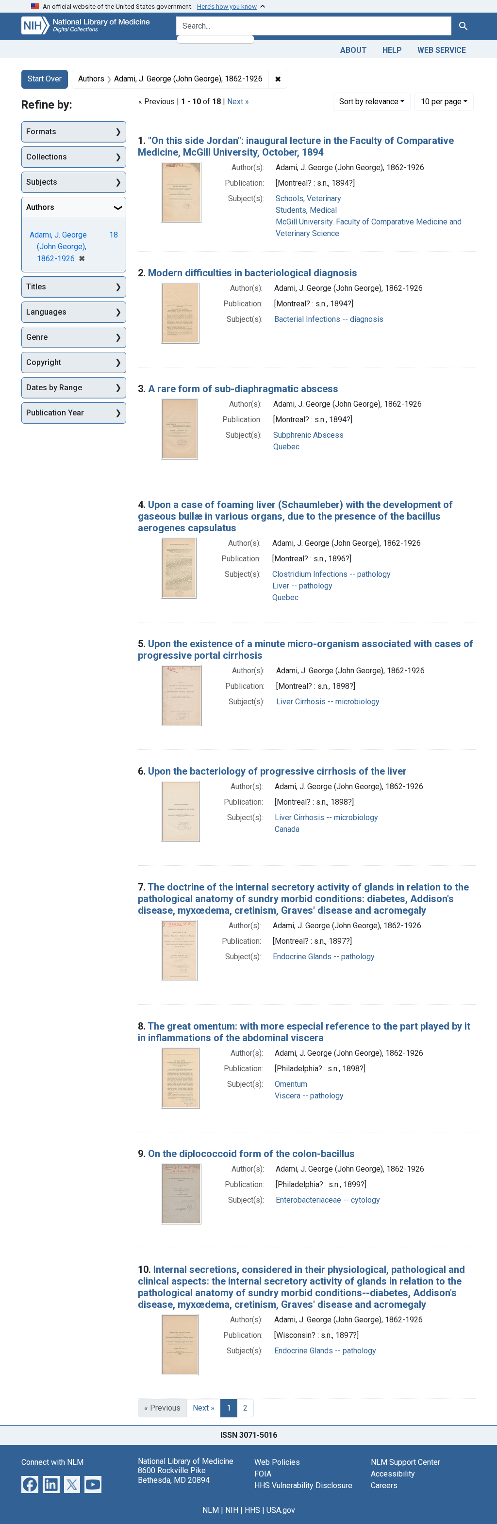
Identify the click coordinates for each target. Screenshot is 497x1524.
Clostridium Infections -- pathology (331, 574)
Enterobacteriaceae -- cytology (328, 1200)
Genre (37, 337)
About (353, 50)
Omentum (291, 1084)
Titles (36, 286)
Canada (287, 829)
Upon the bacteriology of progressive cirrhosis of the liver (277, 771)
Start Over (45, 78)
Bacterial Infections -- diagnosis (328, 319)
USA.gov (280, 1510)
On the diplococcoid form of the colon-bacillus (251, 1153)
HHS (252, 1510)
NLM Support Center (405, 1462)
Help (392, 50)
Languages (46, 312)
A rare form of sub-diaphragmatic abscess (243, 389)
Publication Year (55, 412)
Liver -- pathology (302, 585)
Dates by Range (54, 387)
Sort (368, 101)
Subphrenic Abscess (308, 435)
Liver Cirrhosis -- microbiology (328, 701)
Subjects (41, 182)
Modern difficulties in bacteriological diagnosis (252, 273)
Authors (40, 207)
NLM (210, 1510)
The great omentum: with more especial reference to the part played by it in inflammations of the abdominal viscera (304, 1032)
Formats (41, 131)
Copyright (43, 362)
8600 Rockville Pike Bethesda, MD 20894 (174, 1475)
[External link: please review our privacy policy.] (29, 1484)
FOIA (262, 1473)
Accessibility (393, 1473)
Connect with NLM (52, 1462)
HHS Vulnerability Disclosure (303, 1485)
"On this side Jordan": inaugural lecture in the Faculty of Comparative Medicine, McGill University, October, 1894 (296, 146)
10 (441, 101)
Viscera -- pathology (309, 1095)
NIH (231, 1510)
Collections (46, 156)
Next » (238, 101)
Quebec (286, 446)
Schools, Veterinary (308, 198)
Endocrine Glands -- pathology (324, 956)
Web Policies (277, 1462)
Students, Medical (306, 210)
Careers (384, 1485)
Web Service (441, 50)
